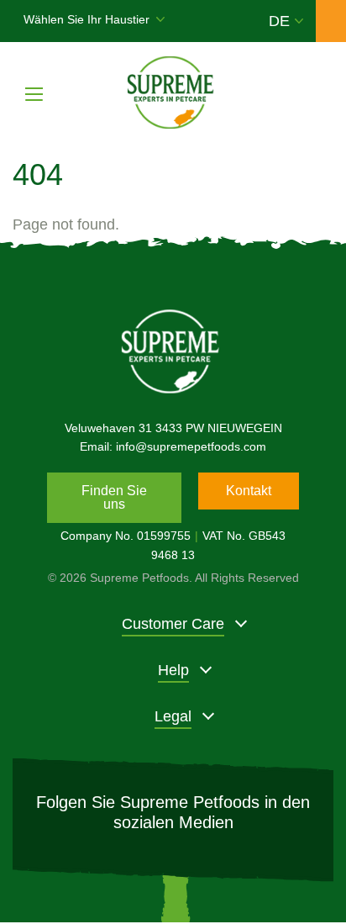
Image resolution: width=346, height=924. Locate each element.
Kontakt (248, 490)
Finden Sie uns (114, 497)
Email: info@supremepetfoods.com (173, 446)
